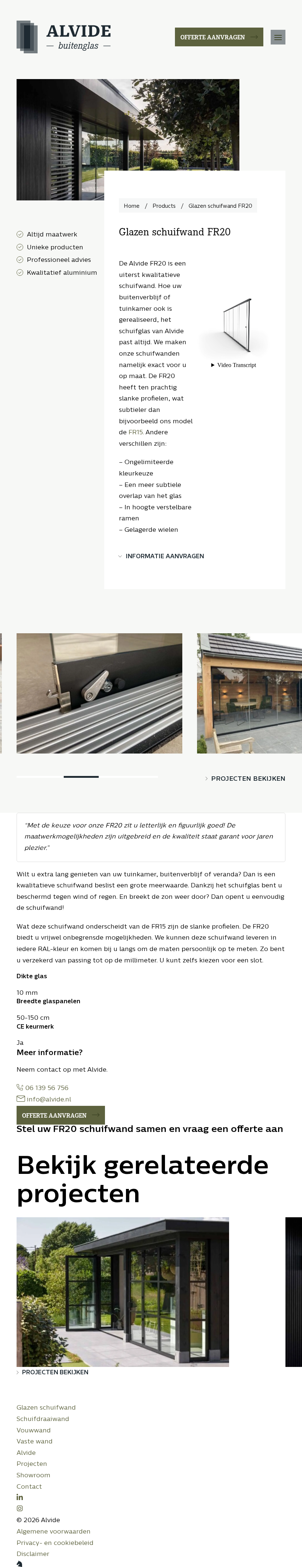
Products (164, 206)
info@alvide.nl (48, 1100)
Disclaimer (33, 1554)
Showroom (33, 1475)
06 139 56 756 (46, 1088)
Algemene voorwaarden (54, 1532)
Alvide (26, 1453)
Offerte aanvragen (212, 37)
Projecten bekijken (248, 779)
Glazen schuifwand (46, 1408)
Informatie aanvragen (165, 557)
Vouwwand (34, 1431)
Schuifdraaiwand (43, 1419)
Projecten (32, 1464)
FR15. (136, 433)
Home (132, 206)
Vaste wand (35, 1442)
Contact (29, 1487)
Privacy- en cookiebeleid (55, 1543)
